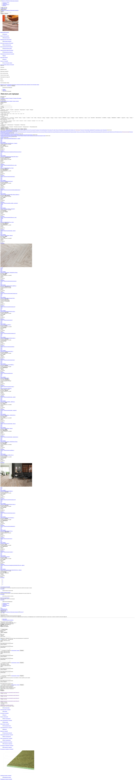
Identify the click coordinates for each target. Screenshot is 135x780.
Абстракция (6, 133)
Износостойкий (85, 131)
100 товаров (19, 98)
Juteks (1, 130)
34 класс (21, 134)
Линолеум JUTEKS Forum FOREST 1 (7, 364)
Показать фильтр (3, 102)
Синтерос (4, 130)
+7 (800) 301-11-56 (3, 8)
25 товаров (6, 98)
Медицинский (3, 131)
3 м (6, 136)
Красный (35, 135)
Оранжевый (31, 135)
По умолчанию (3, 101)
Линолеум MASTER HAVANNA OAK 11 (7, 338)
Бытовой (68, 131)
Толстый (2, 132)
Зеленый (25, 135)
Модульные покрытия (26, 84)
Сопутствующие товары (34, 84)
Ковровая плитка (11, 84)
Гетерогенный (64, 131)
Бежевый (2, 135)
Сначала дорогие (16, 101)
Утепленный (8, 131)
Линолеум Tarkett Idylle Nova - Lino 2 (7, 222)
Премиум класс (112, 131)
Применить (2, 127)
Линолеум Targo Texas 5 (4, 543)
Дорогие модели (80, 131)
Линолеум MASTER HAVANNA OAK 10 (7, 504)
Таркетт (10, 130)
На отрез (131, 131)
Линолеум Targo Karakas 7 (5, 556)
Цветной (10, 135)
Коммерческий (58, 131)
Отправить (21, 650)
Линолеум (6, 84)
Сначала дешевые (9, 101)
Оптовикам (5, 3)
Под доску (2, 133)
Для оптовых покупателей (5, 586)
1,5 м (1, 136)
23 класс (8, 134)
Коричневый (6, 135)
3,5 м (8, 136)
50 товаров (11, 98)
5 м (11, 136)
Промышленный (23, 131)
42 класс (27, 134)
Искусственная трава (18, 84)
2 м (3, 136)
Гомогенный (17, 131)
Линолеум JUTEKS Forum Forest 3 (6, 181)
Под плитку (11, 133)
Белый (13, 135)
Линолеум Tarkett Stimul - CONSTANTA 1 (7, 415)
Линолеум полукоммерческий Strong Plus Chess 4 (9, 156)
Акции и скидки (6, 4)
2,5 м (5, 136)
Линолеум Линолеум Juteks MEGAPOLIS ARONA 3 (9, 194)
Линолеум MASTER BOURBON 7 (6, 491)
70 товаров (15, 98)
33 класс (18, 134)
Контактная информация (4, 597)
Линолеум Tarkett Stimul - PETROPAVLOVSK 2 (9, 272)
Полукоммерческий (34, 131)
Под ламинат (15, 133)
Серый (19, 135)
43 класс (31, 134)
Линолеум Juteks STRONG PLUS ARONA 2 (8, 285)
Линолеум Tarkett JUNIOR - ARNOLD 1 (7, 401)
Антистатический (41, 131)
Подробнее (2, 150)
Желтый (16, 135)
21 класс (2, 134)
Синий (28, 135)
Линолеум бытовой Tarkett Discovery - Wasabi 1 (8, 143)
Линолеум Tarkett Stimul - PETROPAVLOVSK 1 (9, 441)
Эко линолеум (6, 132)
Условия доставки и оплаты (5, 592)
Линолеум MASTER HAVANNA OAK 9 (7, 311)
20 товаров (2, 98)
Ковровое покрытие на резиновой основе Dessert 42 (9, 692)
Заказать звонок (3, 9)
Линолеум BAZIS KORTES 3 (5, 324)
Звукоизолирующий (126, 131)
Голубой (44, 135)
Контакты (4, 5)
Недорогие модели (118, 131)
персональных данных (15, 650)
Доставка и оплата (6, 2)
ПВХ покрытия (91, 131)
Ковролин (2, 84)
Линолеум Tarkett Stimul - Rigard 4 (6, 235)
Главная (4, 89)
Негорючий (13, 131)
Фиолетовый (39, 135)
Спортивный (28, 131)
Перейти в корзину (9, 705)
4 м (10, 136)
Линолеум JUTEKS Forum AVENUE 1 (7, 517)
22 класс (5, 134)
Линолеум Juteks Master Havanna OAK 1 (7, 298)
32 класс (15, 134)
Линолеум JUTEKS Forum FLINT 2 (6, 351)
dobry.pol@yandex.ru (4, 609)
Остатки (2, 137)
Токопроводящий (73, 131)
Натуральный (53, 131)
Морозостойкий (48, 131)
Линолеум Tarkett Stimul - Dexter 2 (6, 428)
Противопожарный (97, 131)
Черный (21, 135)
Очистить (6, 127)
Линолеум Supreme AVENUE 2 (6, 388)
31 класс (11, 134)
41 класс (24, 134)
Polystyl (7, 130)
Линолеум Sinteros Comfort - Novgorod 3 (7, 208)
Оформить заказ (3, 705)
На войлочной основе (105, 131)
